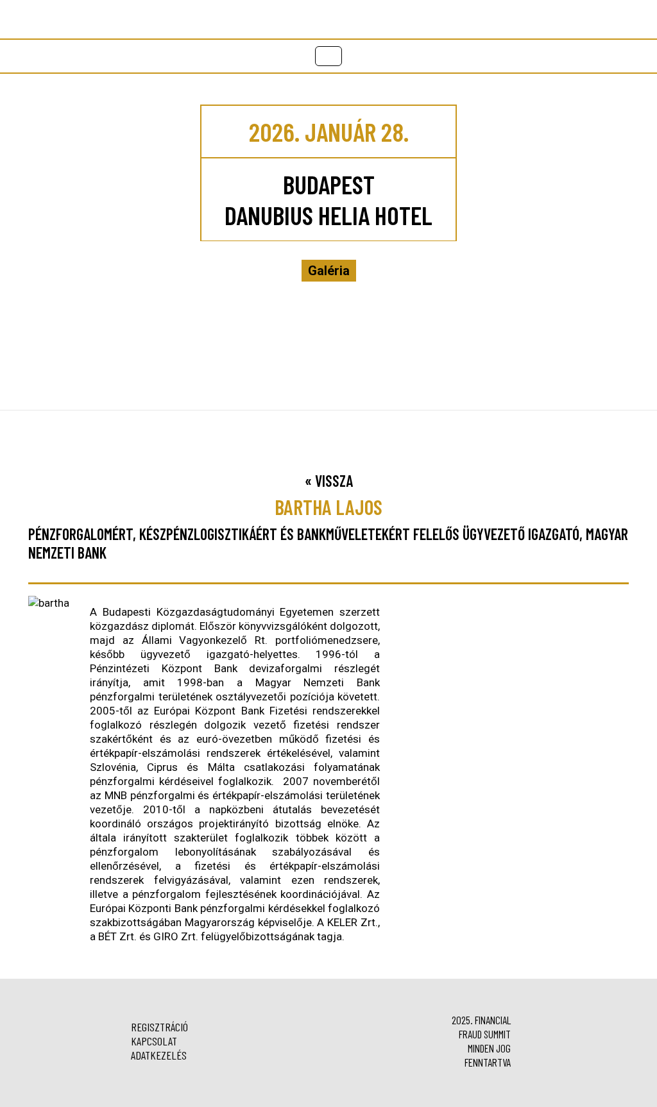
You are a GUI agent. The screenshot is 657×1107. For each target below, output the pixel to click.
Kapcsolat (154, 1041)
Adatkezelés (159, 1055)
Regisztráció (159, 1027)
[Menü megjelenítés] (328, 56)
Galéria (329, 270)
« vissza (329, 480)
